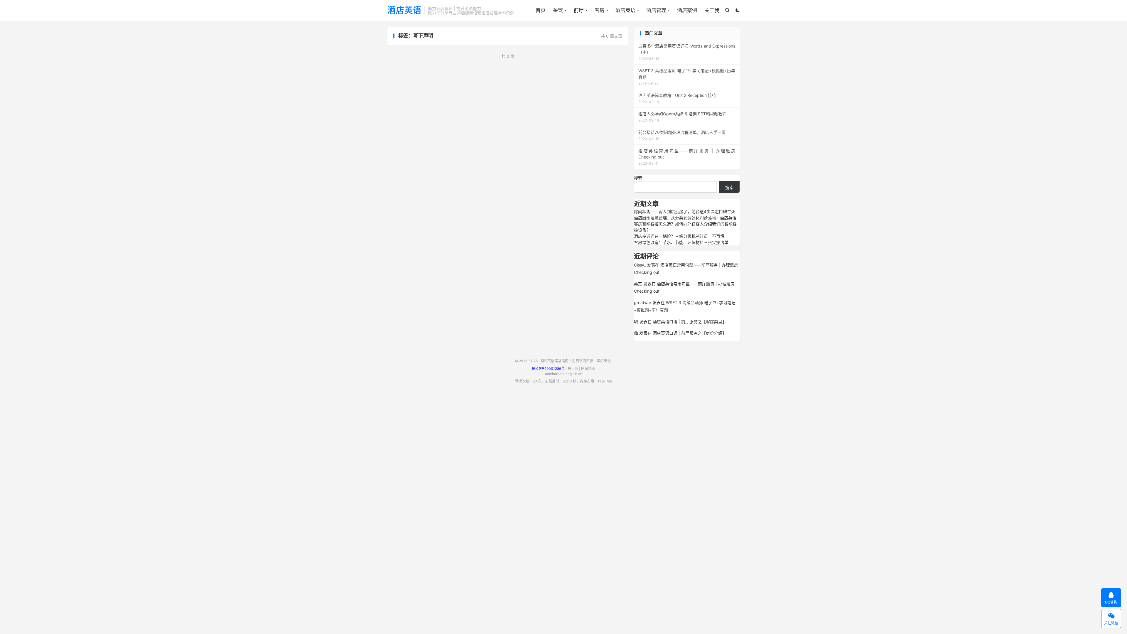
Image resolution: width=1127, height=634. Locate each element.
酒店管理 (656, 10)
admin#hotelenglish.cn (563, 374)
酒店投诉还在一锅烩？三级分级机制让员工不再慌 (679, 236)
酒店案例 (687, 10)
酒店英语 (404, 10)
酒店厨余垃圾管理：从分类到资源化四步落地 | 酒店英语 (685, 217)
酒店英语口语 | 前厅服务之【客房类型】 (689, 321)
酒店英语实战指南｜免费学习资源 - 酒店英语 (575, 361)
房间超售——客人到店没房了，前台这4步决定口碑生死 (684, 211)
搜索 (638, 178)
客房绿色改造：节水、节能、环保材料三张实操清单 (681, 242)
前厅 (579, 10)
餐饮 (558, 10)
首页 (541, 10)
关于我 (711, 10)
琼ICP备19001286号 (548, 368)
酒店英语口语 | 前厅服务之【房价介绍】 (689, 333)
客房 (600, 10)
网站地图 (588, 368)
